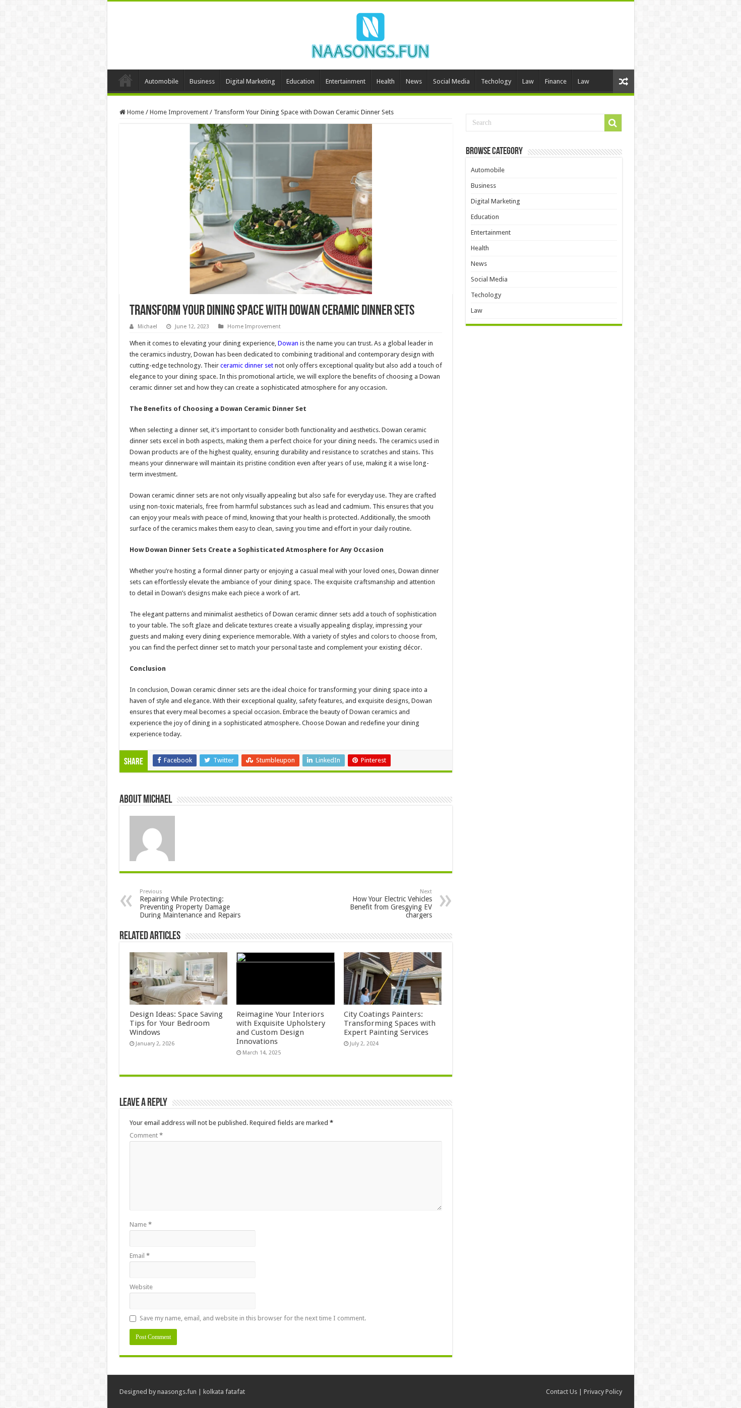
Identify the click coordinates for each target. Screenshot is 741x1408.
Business (202, 81)
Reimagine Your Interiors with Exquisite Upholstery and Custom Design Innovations (280, 1028)
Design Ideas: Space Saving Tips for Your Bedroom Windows (176, 1023)
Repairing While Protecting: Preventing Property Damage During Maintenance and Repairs (190, 903)
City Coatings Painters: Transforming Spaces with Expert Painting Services (390, 1023)
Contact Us (561, 1391)
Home (125, 80)
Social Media (451, 81)
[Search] (613, 122)
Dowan (288, 343)
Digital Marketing (250, 81)
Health (386, 81)
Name (141, 1224)
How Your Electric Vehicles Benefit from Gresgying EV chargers (391, 903)
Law (528, 81)
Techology (496, 81)
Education (300, 81)
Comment (146, 1135)
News (414, 81)
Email (140, 1255)
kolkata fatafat (224, 1391)
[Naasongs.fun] (370, 34)
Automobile (161, 81)
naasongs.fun (177, 1391)
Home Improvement (179, 112)
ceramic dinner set (246, 365)
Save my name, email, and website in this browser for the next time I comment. (253, 1318)
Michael (147, 326)
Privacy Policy (603, 1391)
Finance (556, 81)
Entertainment (345, 81)
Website (141, 1287)
